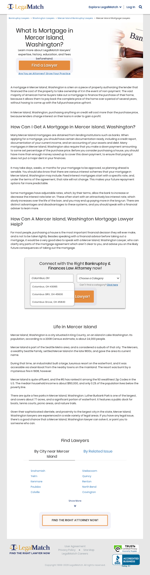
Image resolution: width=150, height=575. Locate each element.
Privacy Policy (67, 550)
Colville (35, 492)
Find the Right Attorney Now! (75, 520)
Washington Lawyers (43, 18)
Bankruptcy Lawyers (19, 18)
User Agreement (75, 546)
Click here (112, 284)
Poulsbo (36, 487)
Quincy (86, 476)
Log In (131, 7)
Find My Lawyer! (75, 296)
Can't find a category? (99, 284)
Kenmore (36, 481)
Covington (89, 492)
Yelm (34, 476)
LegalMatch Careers (75, 553)
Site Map (88, 550)
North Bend (89, 487)
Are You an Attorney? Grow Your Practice (44, 73)
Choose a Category (91, 278)
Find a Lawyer (44, 65)
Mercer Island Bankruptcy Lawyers (75, 18)
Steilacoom (89, 471)
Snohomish (38, 471)
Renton (86, 481)
